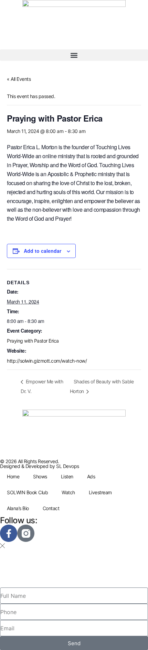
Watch (68, 492)
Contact (51, 508)
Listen (67, 476)
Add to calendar (42, 250)
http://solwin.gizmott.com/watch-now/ (47, 361)
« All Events (19, 79)
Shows (40, 476)
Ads (91, 476)
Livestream (100, 492)
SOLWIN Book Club (27, 492)
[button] (74, 55)
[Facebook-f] (8, 533)
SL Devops (67, 466)
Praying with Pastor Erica (33, 341)
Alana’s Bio (18, 508)
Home (13, 476)
